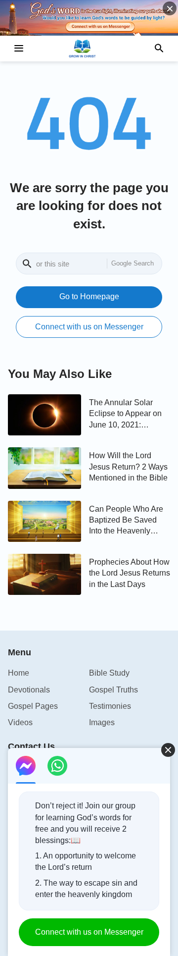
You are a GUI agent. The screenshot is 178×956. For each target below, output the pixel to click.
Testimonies (110, 706)
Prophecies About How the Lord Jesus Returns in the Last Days (129, 573)
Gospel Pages (33, 706)
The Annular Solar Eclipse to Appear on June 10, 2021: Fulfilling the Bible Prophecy (125, 414)
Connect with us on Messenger (89, 326)
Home (18, 673)
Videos (20, 722)
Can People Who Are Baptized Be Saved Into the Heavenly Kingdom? (126, 521)
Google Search (132, 263)
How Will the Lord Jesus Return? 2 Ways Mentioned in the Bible (128, 466)
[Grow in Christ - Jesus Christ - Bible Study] (89, 48)
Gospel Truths (113, 690)
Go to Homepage (89, 296)
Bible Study (109, 673)
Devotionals (29, 690)
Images (102, 722)
